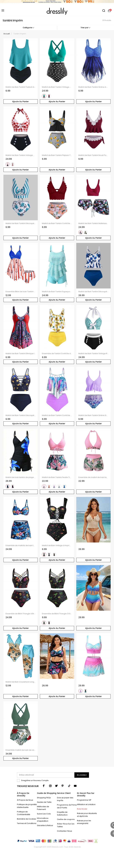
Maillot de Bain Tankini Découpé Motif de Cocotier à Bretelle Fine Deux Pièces (93, 292)
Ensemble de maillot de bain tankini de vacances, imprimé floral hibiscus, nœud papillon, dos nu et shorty (93, 477)
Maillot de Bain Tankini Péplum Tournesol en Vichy (57, 155)
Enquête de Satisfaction (62, 813)
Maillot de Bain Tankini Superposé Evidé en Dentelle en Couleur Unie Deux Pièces (57, 292)
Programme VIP (84, 800)
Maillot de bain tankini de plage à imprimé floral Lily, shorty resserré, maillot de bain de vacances (21, 477)
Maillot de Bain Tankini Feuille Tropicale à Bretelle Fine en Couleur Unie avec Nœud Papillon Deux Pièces (57, 477)
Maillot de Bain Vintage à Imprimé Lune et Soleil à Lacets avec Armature (57, 545)
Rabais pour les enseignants (84, 822)
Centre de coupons (66, 819)
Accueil (6, 33)
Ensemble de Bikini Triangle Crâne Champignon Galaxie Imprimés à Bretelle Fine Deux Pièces (57, 614)
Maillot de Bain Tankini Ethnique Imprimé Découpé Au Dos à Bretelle (21, 354)
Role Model (82, 809)
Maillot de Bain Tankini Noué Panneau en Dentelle (93, 155)
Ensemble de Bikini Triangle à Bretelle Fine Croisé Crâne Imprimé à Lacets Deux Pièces (21, 614)
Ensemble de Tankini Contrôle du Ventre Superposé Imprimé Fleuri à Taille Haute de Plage (57, 354)
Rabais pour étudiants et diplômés (87, 814)
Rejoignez (82, 775)
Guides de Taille (44, 802)
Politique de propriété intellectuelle (27, 806)
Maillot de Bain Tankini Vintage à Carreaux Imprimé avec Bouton (21, 155)
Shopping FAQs (44, 797)
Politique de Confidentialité (23, 813)
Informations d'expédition (42, 819)
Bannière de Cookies (26, 819)
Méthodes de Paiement (43, 808)
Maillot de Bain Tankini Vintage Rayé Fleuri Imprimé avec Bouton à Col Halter (93, 354)
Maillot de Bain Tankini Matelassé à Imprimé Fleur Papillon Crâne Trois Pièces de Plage (93, 223)
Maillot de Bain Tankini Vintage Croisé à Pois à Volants (57, 87)
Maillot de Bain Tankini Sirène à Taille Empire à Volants (93, 87)
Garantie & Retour (45, 825)
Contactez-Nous (64, 831)
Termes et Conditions (26, 823)
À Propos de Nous (25, 800)
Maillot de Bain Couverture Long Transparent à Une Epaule (21, 682)
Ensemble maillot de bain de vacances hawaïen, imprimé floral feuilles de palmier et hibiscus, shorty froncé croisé (21, 750)
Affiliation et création (86, 804)
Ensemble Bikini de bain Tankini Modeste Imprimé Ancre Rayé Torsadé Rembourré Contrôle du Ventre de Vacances (21, 292)
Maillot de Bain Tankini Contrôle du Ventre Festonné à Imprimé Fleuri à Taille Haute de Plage (57, 223)
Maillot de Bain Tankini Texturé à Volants (21, 87)
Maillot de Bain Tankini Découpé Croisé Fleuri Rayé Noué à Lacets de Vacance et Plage (21, 223)
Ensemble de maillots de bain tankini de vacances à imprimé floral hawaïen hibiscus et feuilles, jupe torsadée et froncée (21, 545)
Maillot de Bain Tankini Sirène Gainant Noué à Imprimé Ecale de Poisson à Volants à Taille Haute (93, 415)
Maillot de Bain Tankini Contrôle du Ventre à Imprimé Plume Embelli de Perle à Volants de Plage (57, 415)
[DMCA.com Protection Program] (96, 841)
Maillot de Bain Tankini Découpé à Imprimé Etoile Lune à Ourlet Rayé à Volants (21, 415)
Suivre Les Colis (44, 813)
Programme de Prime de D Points (67, 806)
